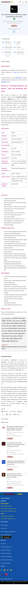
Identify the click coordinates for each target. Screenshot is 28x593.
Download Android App (6, 535)
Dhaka (10, 23)
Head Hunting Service (5, 563)
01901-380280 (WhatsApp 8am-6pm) (8, 511)
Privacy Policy (4, 528)
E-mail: (2, 513)
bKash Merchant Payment (6, 579)
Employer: (4, 135)
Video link (16, 72)
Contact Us (3, 501)
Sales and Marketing (9, 21)
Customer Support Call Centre (15, 432)
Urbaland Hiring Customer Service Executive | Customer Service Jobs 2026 (14, 475)
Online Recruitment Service (7, 559)
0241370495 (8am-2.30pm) (6, 506)
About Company (4, 525)
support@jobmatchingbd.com (7, 516)
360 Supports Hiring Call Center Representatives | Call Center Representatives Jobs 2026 (15, 428)
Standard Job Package (6, 550)
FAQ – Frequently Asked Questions (8, 531)
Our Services (3, 543)
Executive (9, 483)
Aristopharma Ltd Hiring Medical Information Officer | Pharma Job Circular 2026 (16, 462)
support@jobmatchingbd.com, (12, 346)
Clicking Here (18, 78)
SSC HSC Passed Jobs (18, 21)
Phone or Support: (5, 503)
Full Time (14, 25)
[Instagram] (7, 570)
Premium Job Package (6, 553)
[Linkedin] (11, 570)
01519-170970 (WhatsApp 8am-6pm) (8, 508)
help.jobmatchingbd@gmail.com (8, 518)
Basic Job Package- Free (6, 546)
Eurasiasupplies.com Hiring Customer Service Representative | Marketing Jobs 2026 (16, 444)
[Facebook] (4, 570)
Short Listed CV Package (6, 556)
